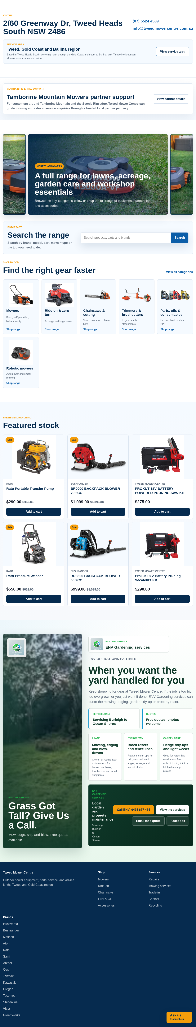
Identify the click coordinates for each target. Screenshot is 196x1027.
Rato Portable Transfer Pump (30, 489)
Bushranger (11, 930)
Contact (154, 899)
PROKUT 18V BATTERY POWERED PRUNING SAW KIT (160, 491)
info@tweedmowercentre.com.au (163, 28)
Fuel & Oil (105, 899)
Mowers (103, 879)
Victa (6, 1008)
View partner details (171, 99)
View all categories (179, 272)
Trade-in (154, 892)
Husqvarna (10, 924)
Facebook (178, 820)
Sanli (6, 956)
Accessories (106, 905)
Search (180, 237)
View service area (172, 51)
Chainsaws (105, 892)
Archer (7, 963)
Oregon (8, 989)
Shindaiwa (10, 1002)
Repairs (154, 879)
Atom (6, 943)
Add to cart (34, 511)
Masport (8, 937)
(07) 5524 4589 (146, 21)
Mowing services (160, 886)
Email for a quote (148, 820)
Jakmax (8, 976)
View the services (172, 809)
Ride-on (103, 886)
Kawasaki (9, 982)
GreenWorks (11, 1015)
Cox (6, 969)
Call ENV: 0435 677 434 (133, 809)
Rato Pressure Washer (24, 576)
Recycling (155, 905)
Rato (6, 950)
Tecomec (9, 995)
